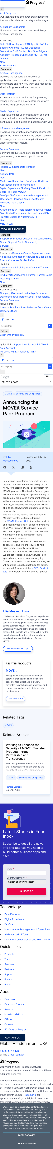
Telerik (34, 188)
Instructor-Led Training (12, 267)
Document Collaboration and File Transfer (27, 939)
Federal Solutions (9, 149)
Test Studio (6, 213)
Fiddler (47, 209)
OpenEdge (29, 184)
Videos (4, 256)
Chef (12, 195)
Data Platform (7, 44)
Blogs (48, 256)
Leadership (28, 293)
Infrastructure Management (15, 128)
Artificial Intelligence (11, 72)
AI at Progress (8, 13)
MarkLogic (6, 181)
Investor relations (14, 1014)
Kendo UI (44, 188)
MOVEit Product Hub (17, 521)
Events (4, 260)
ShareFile (5, 191)
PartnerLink (34, 344)
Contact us (12, 1037)
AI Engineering (8, 65)
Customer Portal (32, 238)
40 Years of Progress (16, 1029)
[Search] (2, 315)
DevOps (4, 195)
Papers (35, 253)
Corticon (43, 181)
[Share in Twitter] (13, 467)
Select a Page (10, 382)
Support (5, 234)
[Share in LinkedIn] (22, 467)
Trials (7, 959)
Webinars (45, 253)
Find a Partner (8, 274)
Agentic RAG (23, 44)
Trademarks (29, 1094)
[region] (26, 1126)
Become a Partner (26, 274)
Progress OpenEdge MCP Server (29, 54)
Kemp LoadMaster (34, 198)
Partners (5, 271)
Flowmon (18, 198)
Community (31, 242)
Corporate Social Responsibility (32, 296)
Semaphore (18, 181)
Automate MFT (18, 218)
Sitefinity (25, 188)
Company (6, 285)
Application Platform (11, 184)
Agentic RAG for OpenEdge (25, 47)
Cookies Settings (26, 1143)
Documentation (16, 256)
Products (6, 163)
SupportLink (20, 344)
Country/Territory (16, 878)
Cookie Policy (24, 1123)
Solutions (6, 69)
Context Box (25, 51)
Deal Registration (9, 280)
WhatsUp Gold (8, 202)
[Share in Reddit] (31, 467)
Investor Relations (10, 307)
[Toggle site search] (2, 355)
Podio (14, 191)
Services (5, 245)
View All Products (12, 229)
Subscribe (26, 891)
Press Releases (28, 307)
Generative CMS (9, 51)
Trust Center (45, 307)
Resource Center (21, 253)
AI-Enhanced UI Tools (12, 209)
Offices (13, 310)
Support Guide (16, 242)
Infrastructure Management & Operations (27, 929)
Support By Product (11, 238)
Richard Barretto (14, 787)
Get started (15, 699)
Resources (6, 249)
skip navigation (12, 4)
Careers (4, 310)
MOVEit (22, 191)
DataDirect (31, 181)
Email (10, 869)
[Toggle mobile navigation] (2, 372)
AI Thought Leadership (12, 26)
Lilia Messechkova (16, 611)
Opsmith (4, 60)
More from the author (17, 649)
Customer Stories (17, 260)
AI (2, 9)
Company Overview (11, 293)
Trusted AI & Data (9, 166)
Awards (8, 1009)
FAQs (31, 260)
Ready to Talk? (27, 351)
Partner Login (44, 274)
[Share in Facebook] (5, 467)
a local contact (16, 1054)
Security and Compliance (28, 394)
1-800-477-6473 (9, 351)
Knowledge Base (35, 256)
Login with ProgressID (12, 334)
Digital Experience (10, 111)
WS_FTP (13, 223)
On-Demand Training (37, 267)
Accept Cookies (26, 1135)
